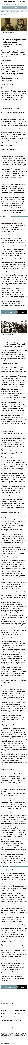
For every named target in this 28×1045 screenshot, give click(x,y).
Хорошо (14, 7)
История (4, 1010)
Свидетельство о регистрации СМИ (9, 1027)
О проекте (17, 1020)
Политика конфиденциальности (9, 1030)
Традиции (4, 1017)
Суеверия (17, 1013)
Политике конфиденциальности (11, 4)
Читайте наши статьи (13, 312)
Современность (19, 1010)
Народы (3, 1013)
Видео (16, 1017)
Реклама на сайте (7, 1020)
